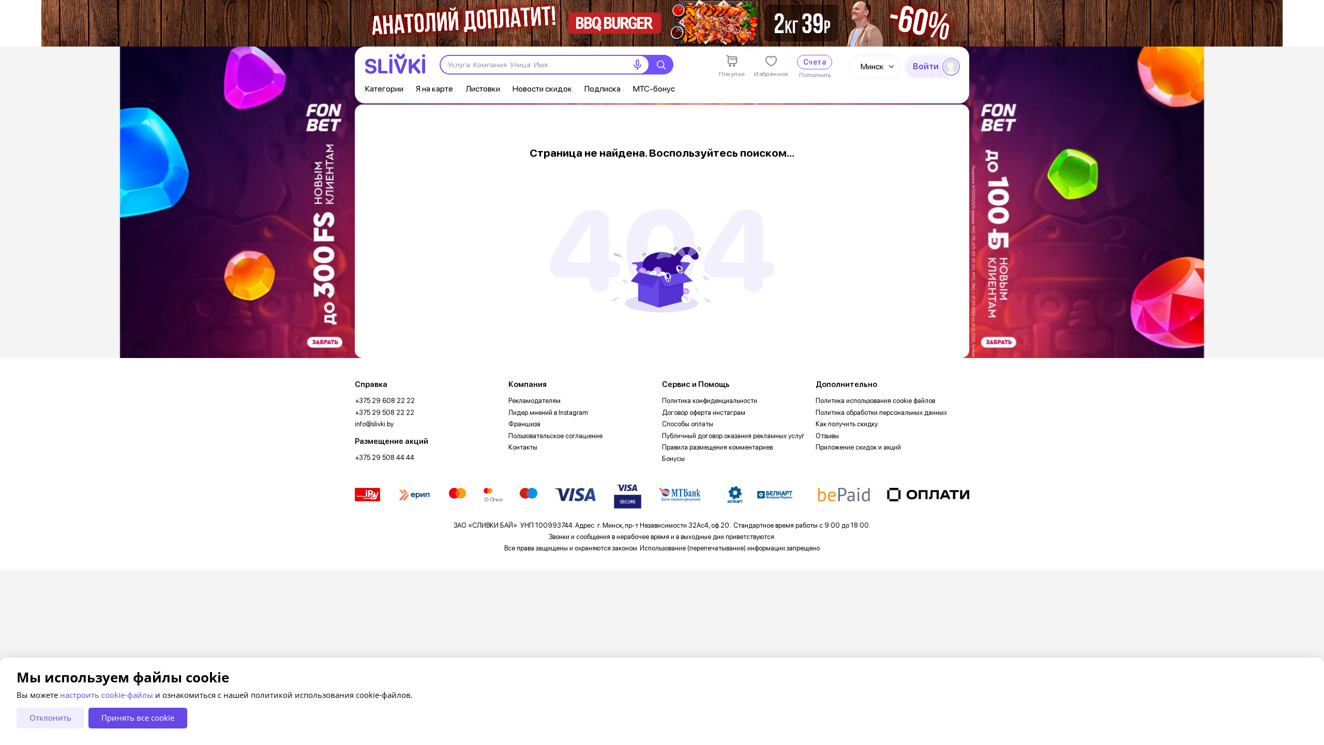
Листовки (482, 89)
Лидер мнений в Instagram (548, 412)
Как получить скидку (847, 424)
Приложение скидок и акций (858, 447)
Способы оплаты (687, 424)
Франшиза (524, 424)
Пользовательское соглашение (555, 436)
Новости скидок (542, 89)
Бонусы (673, 459)
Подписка (602, 89)
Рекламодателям (534, 401)
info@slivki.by (374, 424)
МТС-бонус (654, 89)
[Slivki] (395, 64)
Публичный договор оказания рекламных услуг (733, 436)
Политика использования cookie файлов (875, 401)
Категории (384, 89)
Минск (872, 66)
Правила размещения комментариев (717, 447)
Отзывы (827, 436)
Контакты (522, 447)
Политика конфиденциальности (709, 401)
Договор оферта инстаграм (703, 412)
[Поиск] (661, 64)
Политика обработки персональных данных (881, 412)
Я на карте (434, 89)
